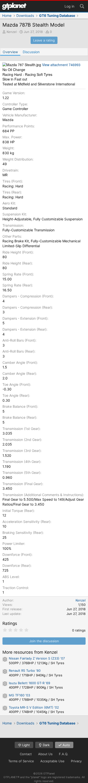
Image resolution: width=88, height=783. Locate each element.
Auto (66, 745)
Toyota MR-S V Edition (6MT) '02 (34, 707)
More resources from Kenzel (29, 652)
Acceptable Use (52, 761)
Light (25, 745)
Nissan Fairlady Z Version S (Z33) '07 (37, 658)
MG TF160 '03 (19, 695)
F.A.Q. (63, 754)
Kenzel (12, 32)
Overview (10, 52)
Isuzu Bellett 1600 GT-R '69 (29, 683)
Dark (46, 745)
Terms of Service (21, 761)
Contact (26, 754)
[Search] (82, 5)
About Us (45, 754)
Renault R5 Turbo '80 (25, 670)
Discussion (31, 52)
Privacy (76, 761)
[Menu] (14, 6)
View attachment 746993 (61, 64)
